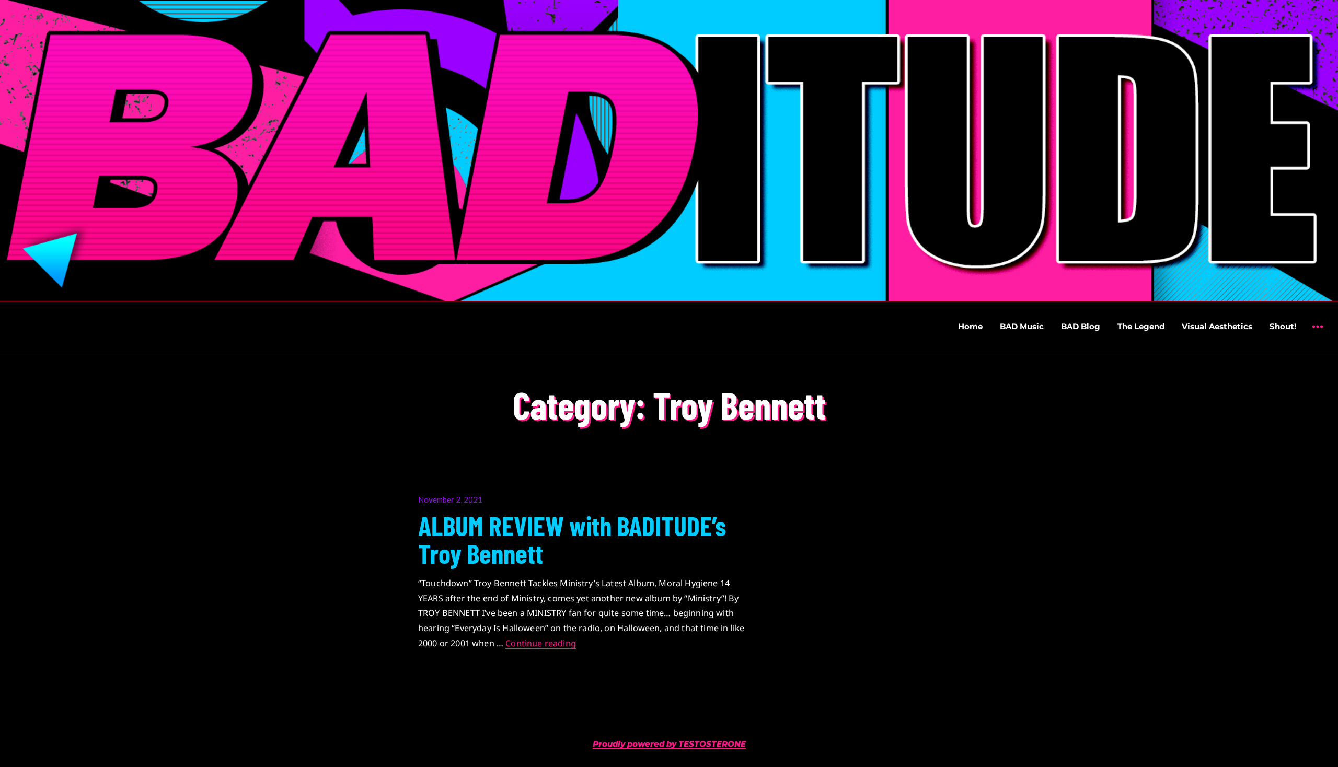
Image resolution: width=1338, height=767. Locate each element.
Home (970, 326)
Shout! (1283, 326)
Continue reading (540, 643)
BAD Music (1022, 326)
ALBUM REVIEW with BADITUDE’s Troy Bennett (572, 539)
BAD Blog (1080, 326)
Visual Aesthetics (1217, 326)
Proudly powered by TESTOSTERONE (669, 744)
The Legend (1140, 326)
